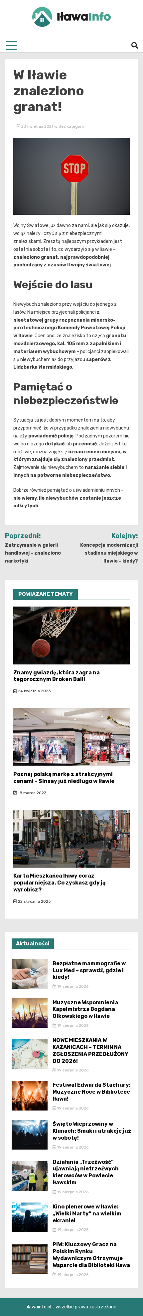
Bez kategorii (71, 126)
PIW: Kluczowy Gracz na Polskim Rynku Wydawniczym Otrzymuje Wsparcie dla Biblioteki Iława (91, 1254)
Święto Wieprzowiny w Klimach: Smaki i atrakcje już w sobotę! (92, 1131)
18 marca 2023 (32, 793)
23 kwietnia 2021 (37, 126)
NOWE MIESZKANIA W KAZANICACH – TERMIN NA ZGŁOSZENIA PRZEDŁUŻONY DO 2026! (90, 1050)
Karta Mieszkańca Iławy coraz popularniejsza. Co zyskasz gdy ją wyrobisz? (59, 883)
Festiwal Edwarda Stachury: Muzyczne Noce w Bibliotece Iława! (92, 1092)
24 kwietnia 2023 (34, 691)
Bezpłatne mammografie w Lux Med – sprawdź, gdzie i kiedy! (89, 970)
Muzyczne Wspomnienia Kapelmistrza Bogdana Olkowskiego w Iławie (85, 1009)
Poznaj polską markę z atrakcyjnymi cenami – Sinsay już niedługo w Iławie (63, 777)
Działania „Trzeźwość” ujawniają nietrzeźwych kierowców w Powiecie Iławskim (86, 1172)
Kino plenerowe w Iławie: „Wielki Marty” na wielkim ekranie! (87, 1213)
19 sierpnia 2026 (72, 986)
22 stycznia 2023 (34, 901)
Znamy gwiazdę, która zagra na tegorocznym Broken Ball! (56, 676)
